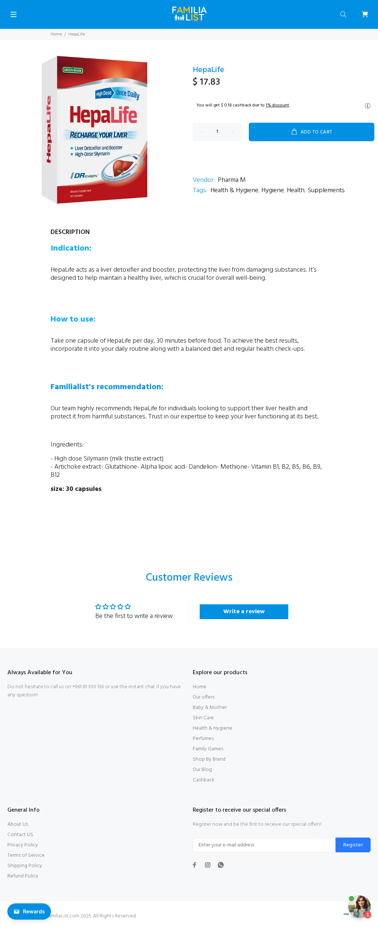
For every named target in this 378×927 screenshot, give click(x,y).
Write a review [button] (244, 612)
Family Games (208, 749)
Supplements (326, 190)
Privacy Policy (22, 845)
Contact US (20, 835)
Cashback (203, 780)
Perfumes (203, 738)
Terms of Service (26, 855)
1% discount (277, 105)
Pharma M (232, 180)
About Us (17, 824)
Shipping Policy (24, 866)
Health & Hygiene (234, 190)
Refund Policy (22, 876)
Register (353, 845)
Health (296, 190)
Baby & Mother (210, 707)
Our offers (203, 697)
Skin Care (203, 718)
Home (56, 34)
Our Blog (202, 769)
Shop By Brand (209, 759)
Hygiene (272, 190)
